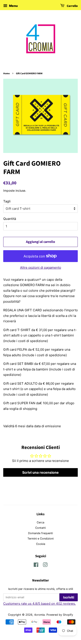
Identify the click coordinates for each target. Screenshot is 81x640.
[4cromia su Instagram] (45, 565)
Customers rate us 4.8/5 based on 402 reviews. (39, 603)
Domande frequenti (40, 533)
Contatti (40, 527)
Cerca (40, 522)
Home (6, 73)
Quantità (9, 219)
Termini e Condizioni (40, 538)
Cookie (40, 544)
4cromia (39, 614)
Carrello (72, 6)
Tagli (7, 201)
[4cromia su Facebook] (35, 565)
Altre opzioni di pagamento (40, 267)
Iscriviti (68, 597)
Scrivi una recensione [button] (40, 472)
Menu (13, 6)
